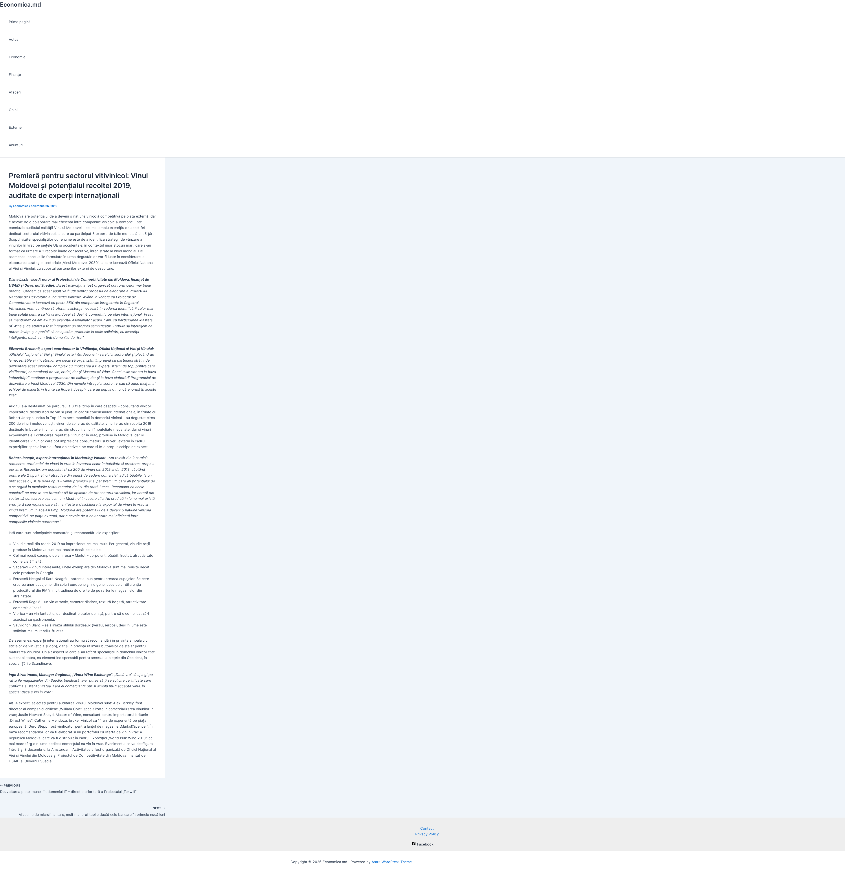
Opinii (13, 110)
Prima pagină (20, 22)
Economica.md (20, 4)
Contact (427, 828)
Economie (17, 57)
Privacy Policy (427, 834)
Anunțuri (16, 145)
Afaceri (15, 92)
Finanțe (15, 74)
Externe (15, 127)
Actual (14, 39)
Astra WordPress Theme (392, 862)
